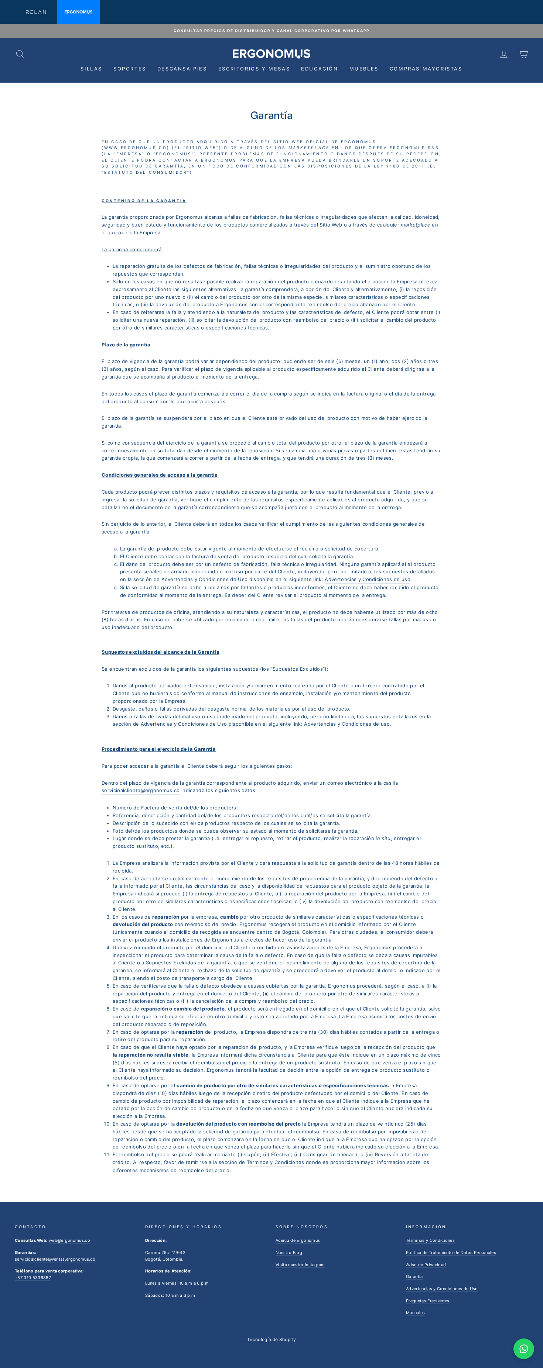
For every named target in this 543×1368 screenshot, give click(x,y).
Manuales (415, 1312)
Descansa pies (182, 69)
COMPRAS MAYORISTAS (426, 69)
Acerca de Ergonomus (298, 1240)
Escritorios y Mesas (254, 69)
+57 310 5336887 (33, 1277)
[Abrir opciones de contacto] (523, 1348)
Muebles (364, 69)
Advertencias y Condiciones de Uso (442, 1288)
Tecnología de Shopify (271, 1339)
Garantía (414, 1276)
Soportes (129, 69)
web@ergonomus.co (69, 1240)
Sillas (91, 69)
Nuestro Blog (289, 1252)
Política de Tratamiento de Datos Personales (451, 1252)
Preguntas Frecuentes (428, 1300)
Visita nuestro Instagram (300, 1264)
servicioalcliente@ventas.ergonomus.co (55, 1259)
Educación (319, 69)
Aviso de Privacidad (426, 1264)
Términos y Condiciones (275, 1162)
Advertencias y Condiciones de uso (367, 579)
